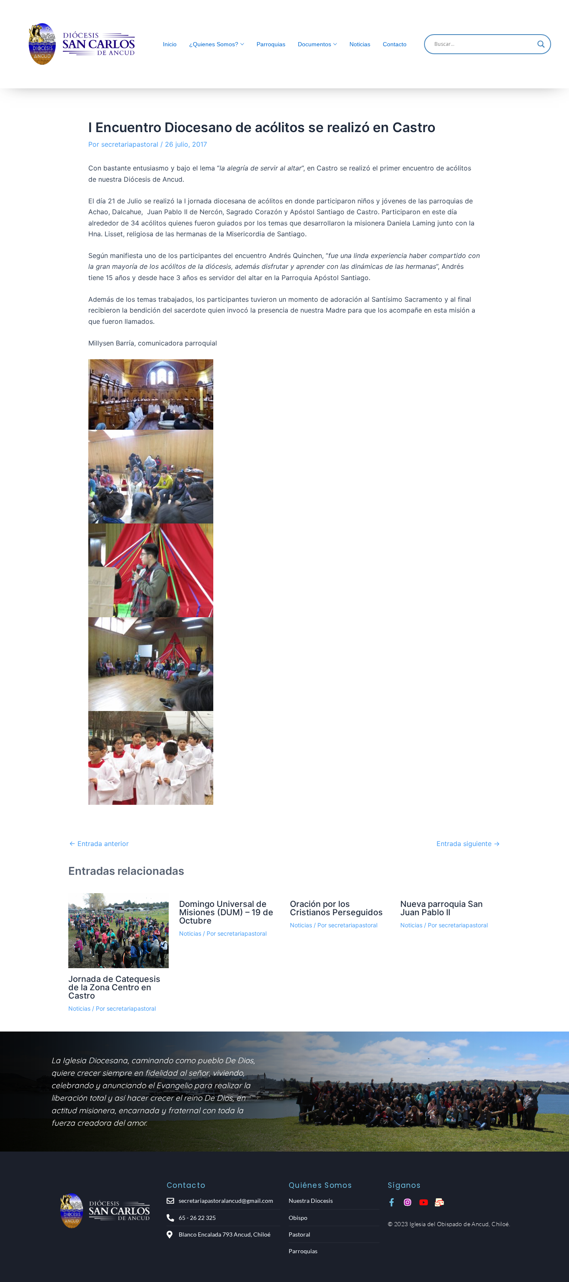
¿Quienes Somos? (213, 44)
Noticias (359, 44)
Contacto (395, 44)
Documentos (314, 44)
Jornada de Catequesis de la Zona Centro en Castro (114, 987)
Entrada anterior (99, 843)
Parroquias (271, 44)
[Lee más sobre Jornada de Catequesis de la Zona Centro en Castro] (118, 931)
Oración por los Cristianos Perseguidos (336, 908)
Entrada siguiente (468, 843)
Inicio (170, 44)
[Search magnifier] (541, 44)
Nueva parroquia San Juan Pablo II (441, 908)
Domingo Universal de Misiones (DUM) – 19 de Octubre (226, 912)
